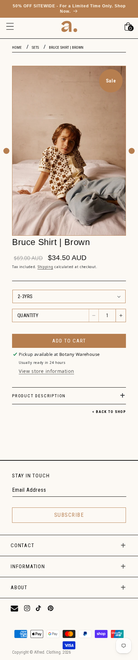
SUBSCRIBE (69, 515)
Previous (6, 151)
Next (132, 151)
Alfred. (39, 652)
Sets (35, 47)
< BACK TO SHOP (109, 412)
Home (17, 47)
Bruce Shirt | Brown (66, 47)
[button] (10, 26)
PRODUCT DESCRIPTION (39, 395)
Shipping (45, 266)
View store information (46, 371)
